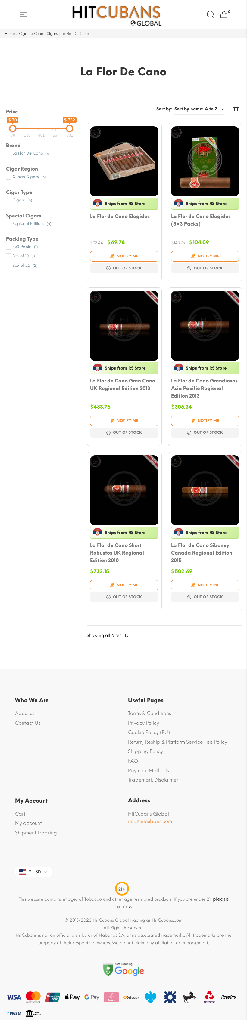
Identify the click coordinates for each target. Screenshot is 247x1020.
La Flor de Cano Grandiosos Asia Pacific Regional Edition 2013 (204, 388)
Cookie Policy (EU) (149, 732)
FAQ (133, 761)
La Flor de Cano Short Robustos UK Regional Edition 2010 (117, 552)
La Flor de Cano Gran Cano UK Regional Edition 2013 (122, 384)
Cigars (24, 34)
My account (28, 823)
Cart (20, 814)
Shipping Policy (145, 751)
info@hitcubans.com (150, 821)
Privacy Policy (143, 723)
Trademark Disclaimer (153, 780)
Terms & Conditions (149, 713)
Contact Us (27, 723)
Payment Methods (148, 770)
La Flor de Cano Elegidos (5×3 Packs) (201, 220)
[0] (223, 14)
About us (24, 713)
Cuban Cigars (46, 34)
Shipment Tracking (36, 833)
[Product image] (124, 161)
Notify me (128, 256)
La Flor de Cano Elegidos (120, 216)
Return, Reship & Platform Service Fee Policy (177, 742)
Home (10, 34)
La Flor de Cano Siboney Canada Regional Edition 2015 (201, 552)
